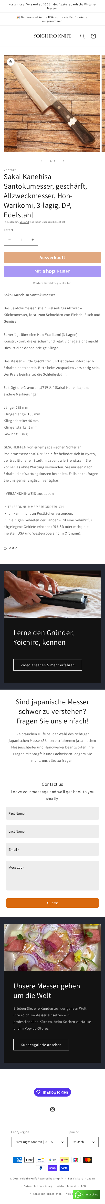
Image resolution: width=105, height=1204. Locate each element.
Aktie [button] (13, 548)
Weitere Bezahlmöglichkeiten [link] (52, 283)
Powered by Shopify (50, 1178)
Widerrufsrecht (66, 1186)
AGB (83, 1186)
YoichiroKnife (28, 1178)
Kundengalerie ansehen (41, 1044)
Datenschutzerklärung (38, 1186)
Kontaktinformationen (47, 1193)
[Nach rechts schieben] (63, 161)
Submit (52, 903)
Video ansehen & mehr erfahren (48, 664)
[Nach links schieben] (41, 161)
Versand (24, 221)
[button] (9, 36)
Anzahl (8, 230)
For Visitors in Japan (81, 1178)
